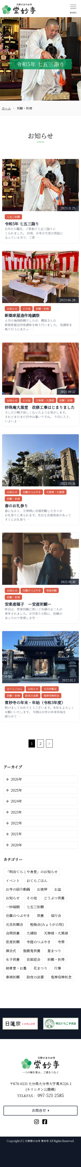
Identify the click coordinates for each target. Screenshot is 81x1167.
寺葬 (61, 941)
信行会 (56, 915)
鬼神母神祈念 (51, 695)
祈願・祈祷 (42, 308)
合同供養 (13, 933)
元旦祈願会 (50, 689)
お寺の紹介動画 (18, 889)
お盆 (57, 889)
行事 (57, 968)
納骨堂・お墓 (16, 968)
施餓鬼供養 (31, 950)
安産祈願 (51, 590)
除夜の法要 (31, 695)
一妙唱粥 (13, 906)
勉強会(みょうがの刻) (47, 924)
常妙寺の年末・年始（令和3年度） (35, 702)
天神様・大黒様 (45, 400)
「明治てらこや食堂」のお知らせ (32, 871)
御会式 (11, 950)
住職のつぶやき (32, 492)
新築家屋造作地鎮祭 (22, 315)
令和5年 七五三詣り (22, 223)
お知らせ (12, 308)
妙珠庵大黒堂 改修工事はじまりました (40, 407)
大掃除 (32, 933)
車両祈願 (13, 977)
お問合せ (39, 1110)
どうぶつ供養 (54, 897)
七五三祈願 (13, 217)
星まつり (54, 950)
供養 (40, 915)
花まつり (40, 968)
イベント (13, 880)
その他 (26, 308)
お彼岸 (42, 889)
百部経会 (33, 959)
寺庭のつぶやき (39, 941)
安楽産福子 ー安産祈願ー (28, 604)
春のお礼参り (16, 505)
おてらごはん (14, 689)
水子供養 (13, 959)
